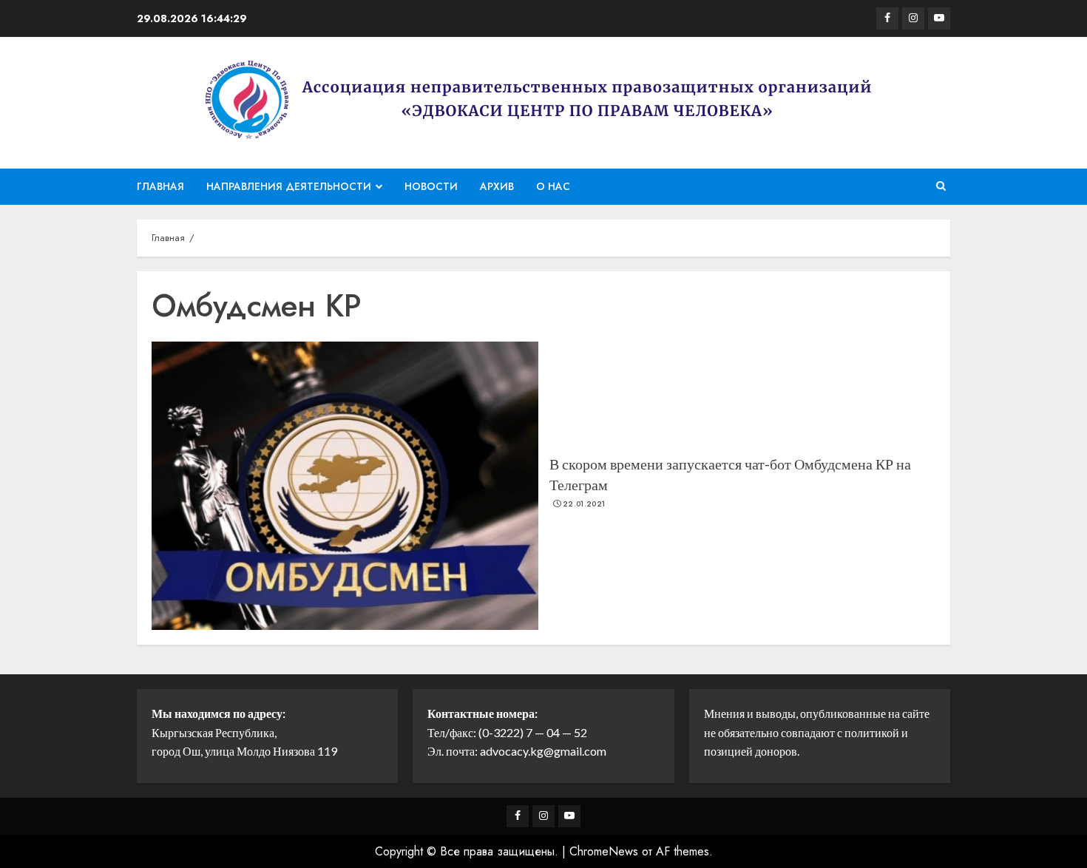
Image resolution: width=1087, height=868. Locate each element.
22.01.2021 (584, 504)
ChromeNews (603, 851)
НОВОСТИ (431, 186)
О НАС (553, 186)
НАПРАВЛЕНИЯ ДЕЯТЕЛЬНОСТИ (288, 186)
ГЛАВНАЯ (160, 186)
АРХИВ (497, 186)
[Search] (941, 186)
